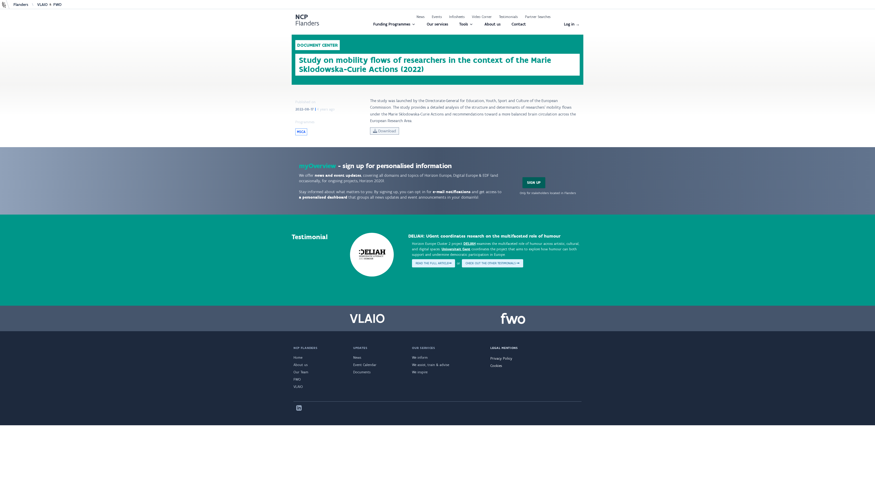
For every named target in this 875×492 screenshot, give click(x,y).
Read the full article (432, 263)
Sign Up (534, 182)
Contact (519, 24)
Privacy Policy (501, 358)
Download (386, 130)
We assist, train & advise (430, 365)
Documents (362, 372)
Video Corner (482, 17)
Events (437, 17)
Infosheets (457, 17)
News (421, 17)
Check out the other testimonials (491, 263)
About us (492, 24)
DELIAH (469, 243)
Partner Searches (538, 17)
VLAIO (42, 4)
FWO (57, 4)
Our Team (300, 372)
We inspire (419, 372)
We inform (420, 357)
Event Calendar (364, 365)
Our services (437, 24)
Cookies (496, 366)
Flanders (20, 4)
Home (297, 357)
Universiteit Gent (456, 249)
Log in (572, 24)
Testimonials (508, 17)
